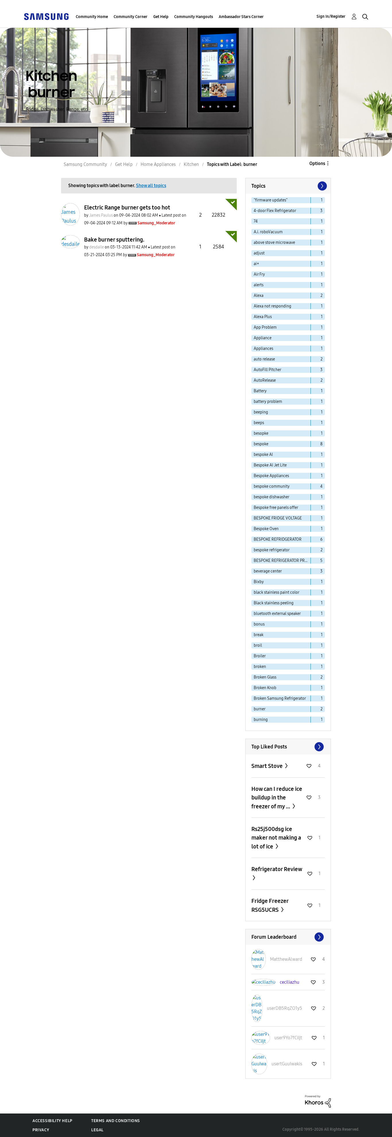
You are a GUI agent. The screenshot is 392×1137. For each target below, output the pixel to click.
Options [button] (317, 163)
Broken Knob (265, 687)
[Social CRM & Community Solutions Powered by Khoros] (318, 1101)
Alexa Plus (263, 316)
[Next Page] (322, 186)
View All (288, 746)
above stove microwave (274, 242)
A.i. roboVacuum (268, 232)
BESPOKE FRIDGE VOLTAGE (278, 518)
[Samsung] (46, 16)
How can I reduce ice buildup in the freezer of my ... (276, 797)
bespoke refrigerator (272, 550)
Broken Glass (265, 677)
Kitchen (191, 164)
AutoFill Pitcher (267, 369)
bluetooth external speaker (277, 613)
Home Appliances (158, 164)
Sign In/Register (331, 16)
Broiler (260, 656)
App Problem (265, 327)
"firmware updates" (271, 200)
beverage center (268, 571)
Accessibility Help (52, 1120)
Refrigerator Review (276, 869)
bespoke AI (263, 454)
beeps (259, 422)
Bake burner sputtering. (114, 239)
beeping (261, 412)
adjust (259, 253)
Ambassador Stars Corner (241, 16)
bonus (259, 624)
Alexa (258, 295)
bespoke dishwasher (271, 497)
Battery (260, 391)
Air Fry (259, 274)
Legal (97, 1130)
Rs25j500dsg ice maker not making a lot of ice (276, 838)
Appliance (262, 338)
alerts (258, 285)
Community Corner (131, 16)
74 (256, 221)
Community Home (92, 16)
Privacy (40, 1130)
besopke (261, 433)
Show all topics (151, 185)
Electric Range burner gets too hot (127, 207)
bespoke (261, 444)
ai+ (256, 263)
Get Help (160, 16)
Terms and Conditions (115, 1120)
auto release (264, 359)
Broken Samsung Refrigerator (280, 698)
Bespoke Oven (266, 528)
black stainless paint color (276, 592)
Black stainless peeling (274, 603)
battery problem (268, 401)
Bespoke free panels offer (276, 507)
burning (261, 719)
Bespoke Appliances (271, 475)
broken (260, 666)
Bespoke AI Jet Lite (270, 465)
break (258, 634)
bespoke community (272, 486)
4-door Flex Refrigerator (275, 210)
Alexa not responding (272, 306)
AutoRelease (265, 380)
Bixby (259, 581)
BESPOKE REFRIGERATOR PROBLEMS (282, 560)
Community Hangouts (193, 16)
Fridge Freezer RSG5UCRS (269, 905)
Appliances (263, 348)
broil (258, 645)
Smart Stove (267, 765)
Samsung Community (85, 164)
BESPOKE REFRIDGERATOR (278, 539)
